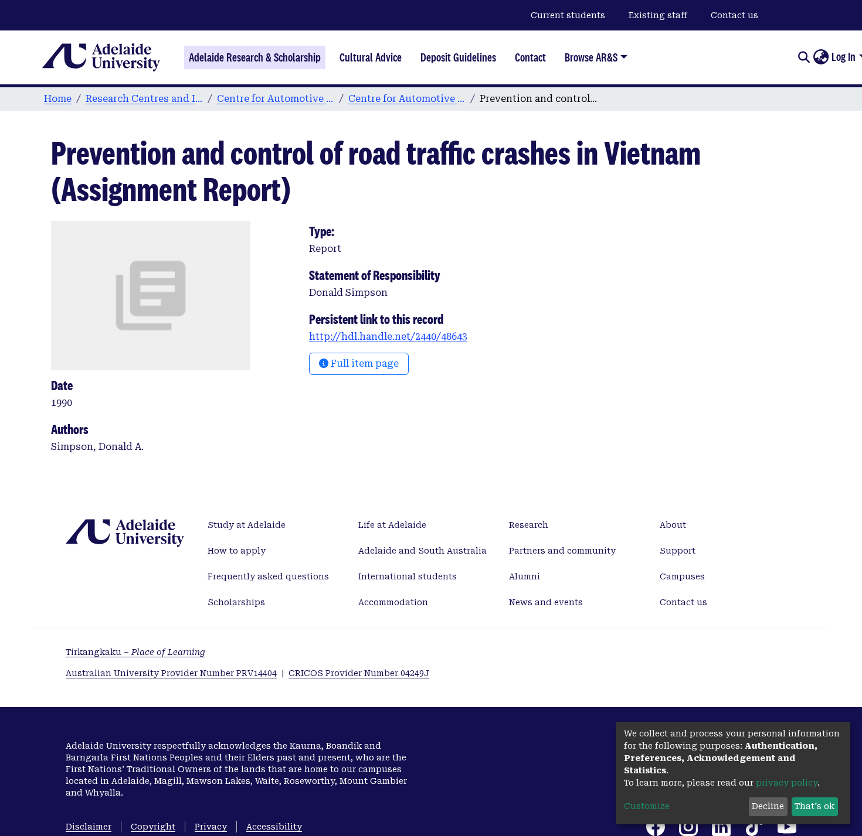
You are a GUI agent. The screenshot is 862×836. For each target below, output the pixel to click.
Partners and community (562, 550)
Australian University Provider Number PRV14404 (171, 673)
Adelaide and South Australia (422, 550)
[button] (820, 57)
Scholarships (236, 602)
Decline (768, 806)
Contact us (734, 15)
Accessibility (274, 826)
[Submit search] (803, 57)
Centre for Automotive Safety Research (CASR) (275, 98)
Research (528, 525)
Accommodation (393, 602)
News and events (546, 602)
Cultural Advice (371, 57)
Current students (568, 15)
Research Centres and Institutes (144, 98)
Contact (530, 57)
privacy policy (786, 782)
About (673, 525)
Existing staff (658, 15)
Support (677, 550)
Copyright (153, 826)
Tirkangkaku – (135, 652)
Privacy (211, 826)
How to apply (237, 550)
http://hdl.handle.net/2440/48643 (388, 336)
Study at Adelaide (247, 525)
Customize (647, 806)
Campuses (682, 576)
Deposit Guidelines (458, 57)
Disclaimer (88, 826)
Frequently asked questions (268, 576)
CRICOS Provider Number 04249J (359, 673)
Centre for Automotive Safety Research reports (407, 98)
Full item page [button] (363, 363)
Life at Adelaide (392, 525)
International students (407, 576)
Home (58, 98)
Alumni (524, 576)
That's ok (814, 806)
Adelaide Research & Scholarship (255, 57)
